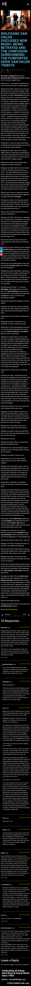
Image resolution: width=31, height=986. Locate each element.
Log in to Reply (4, 657)
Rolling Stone (13, 609)
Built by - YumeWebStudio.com (13, 979)
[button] (27, 4)
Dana (4, 818)
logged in (12, 964)
